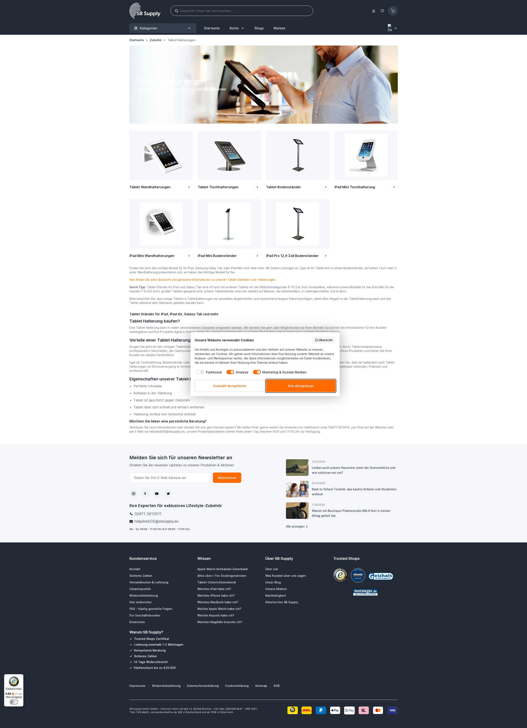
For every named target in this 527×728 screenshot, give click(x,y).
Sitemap (261, 685)
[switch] (14, 701)
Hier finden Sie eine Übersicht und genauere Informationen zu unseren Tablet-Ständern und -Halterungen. (202, 279)
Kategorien (148, 28)
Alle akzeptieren (301, 386)
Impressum (137, 685)
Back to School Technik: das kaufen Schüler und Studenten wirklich (354, 491)
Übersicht (326, 340)
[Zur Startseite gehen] (144, 10)
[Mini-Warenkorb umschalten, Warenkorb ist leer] (393, 11)
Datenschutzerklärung (203, 685)
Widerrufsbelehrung (166, 685)
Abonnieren (227, 478)
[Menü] (20, 676)
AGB (277, 685)
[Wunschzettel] (382, 11)
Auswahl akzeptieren (229, 386)
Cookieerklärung (237, 685)
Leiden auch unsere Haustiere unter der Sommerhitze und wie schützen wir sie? (353, 470)
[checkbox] (208, 372)
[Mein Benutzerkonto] (373, 11)
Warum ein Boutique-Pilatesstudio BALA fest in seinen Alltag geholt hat (351, 513)
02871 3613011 (148, 514)
